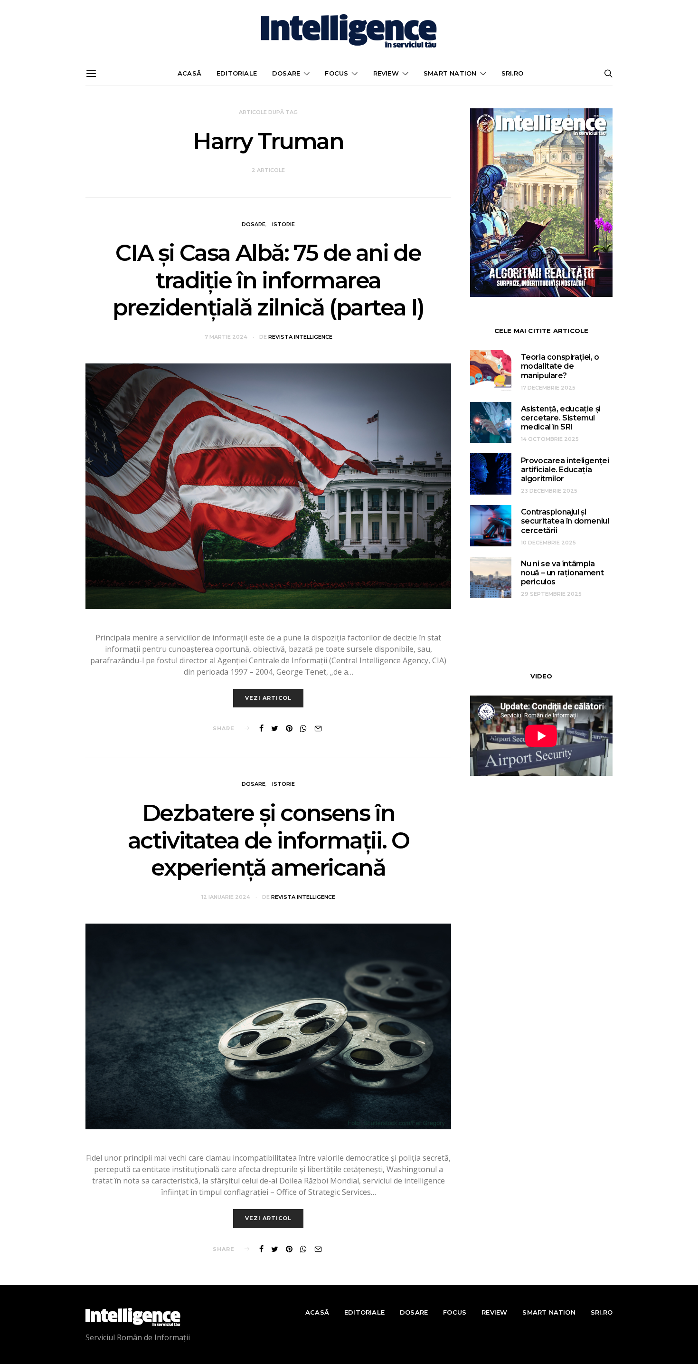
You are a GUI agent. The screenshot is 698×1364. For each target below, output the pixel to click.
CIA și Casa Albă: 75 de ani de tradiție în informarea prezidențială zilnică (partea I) (268, 280)
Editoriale (237, 73)
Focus (336, 73)
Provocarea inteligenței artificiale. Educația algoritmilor (565, 469)
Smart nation (450, 73)
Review (386, 73)
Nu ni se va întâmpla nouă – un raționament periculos (562, 572)
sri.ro (512, 73)
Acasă (189, 73)
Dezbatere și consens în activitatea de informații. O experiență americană (268, 840)
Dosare (286, 73)
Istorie (283, 224)
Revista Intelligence (300, 337)
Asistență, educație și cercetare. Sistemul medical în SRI (561, 417)
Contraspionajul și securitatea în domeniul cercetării (565, 520)
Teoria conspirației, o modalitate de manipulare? (560, 366)
